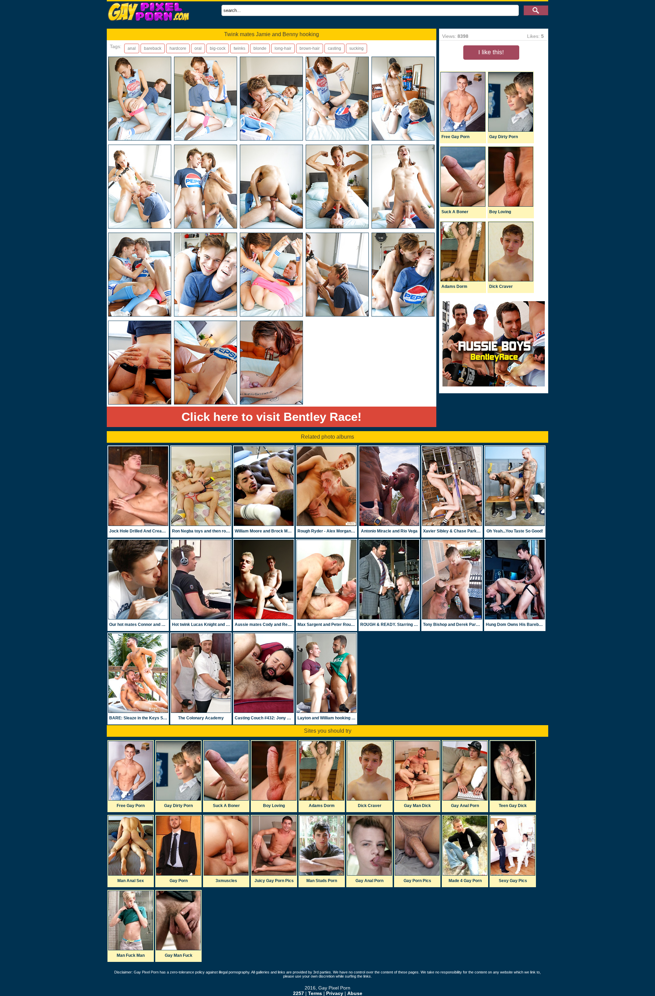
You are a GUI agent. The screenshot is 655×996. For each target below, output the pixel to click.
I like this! (491, 52)
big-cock (217, 48)
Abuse (354, 993)
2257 (298, 993)
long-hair (283, 48)
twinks (239, 48)
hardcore (178, 48)
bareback (152, 48)
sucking (356, 48)
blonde (259, 48)
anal (132, 48)
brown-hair (310, 48)
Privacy (334, 993)
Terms (315, 993)
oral (198, 48)
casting (334, 48)
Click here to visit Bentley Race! (271, 416)
